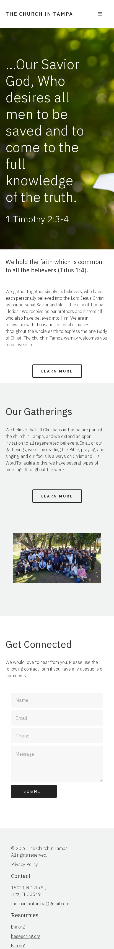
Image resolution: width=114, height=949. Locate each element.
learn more (57, 371)
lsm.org (18, 945)
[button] (100, 14)
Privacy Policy (24, 864)
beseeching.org (25, 936)
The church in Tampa (39, 14)
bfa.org (18, 927)
